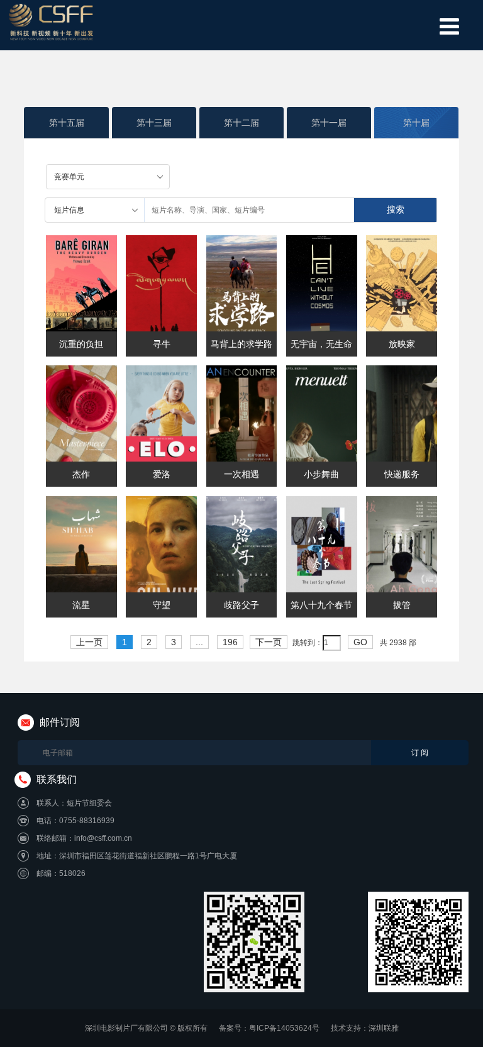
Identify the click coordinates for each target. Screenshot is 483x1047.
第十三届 (154, 123)
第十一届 (329, 123)
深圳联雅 (384, 1028)
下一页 (268, 642)
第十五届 (66, 123)
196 (230, 642)
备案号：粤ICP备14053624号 (269, 1028)
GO (360, 642)
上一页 (89, 642)
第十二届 (241, 123)
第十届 (416, 123)
